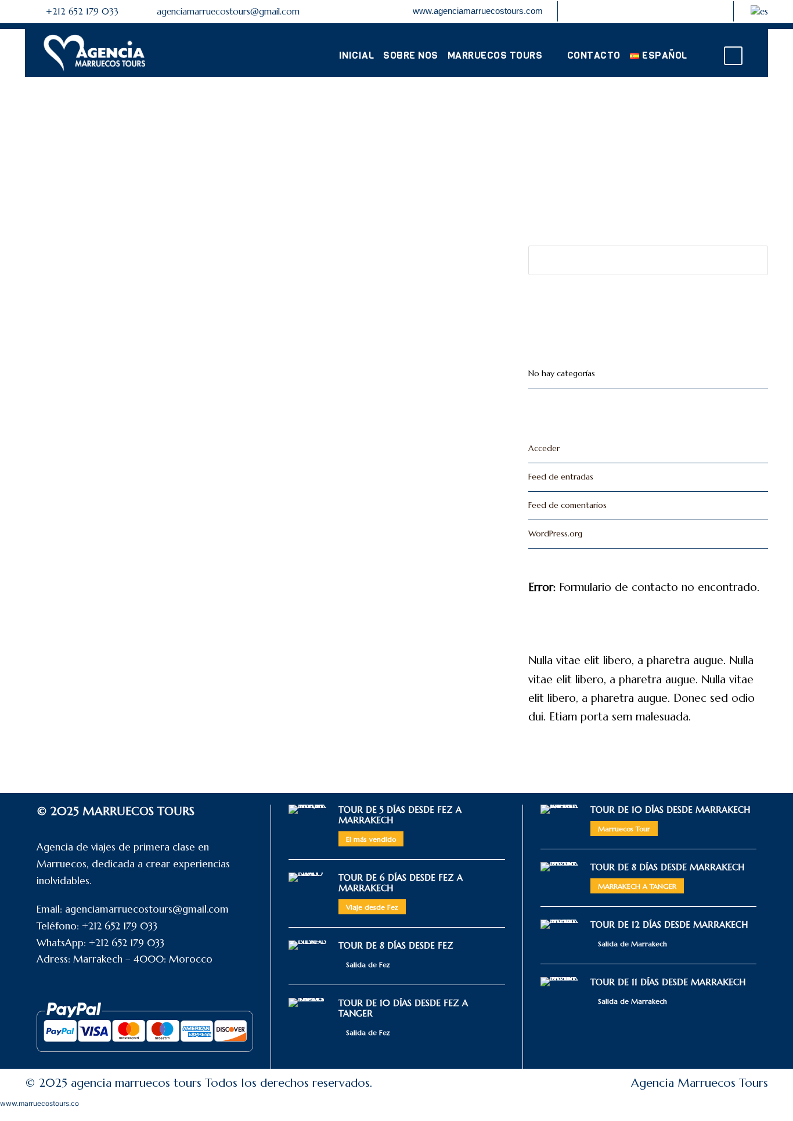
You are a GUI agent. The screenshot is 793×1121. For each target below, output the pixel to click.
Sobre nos (410, 55)
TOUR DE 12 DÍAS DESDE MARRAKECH (669, 924)
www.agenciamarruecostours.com (478, 11)
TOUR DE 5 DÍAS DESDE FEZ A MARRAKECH (400, 815)
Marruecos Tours (495, 55)
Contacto (594, 55)
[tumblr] (674, 10)
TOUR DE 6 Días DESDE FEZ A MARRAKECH (400, 882)
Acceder (544, 448)
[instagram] (712, 10)
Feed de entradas (560, 476)
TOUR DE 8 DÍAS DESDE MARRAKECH (667, 867)
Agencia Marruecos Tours (699, 1083)
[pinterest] (654, 10)
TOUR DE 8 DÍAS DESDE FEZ (395, 945)
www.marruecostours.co (39, 1103)
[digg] (616, 10)
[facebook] (635, 10)
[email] (578, 10)
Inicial (356, 55)
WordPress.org (555, 533)
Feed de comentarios (567, 505)
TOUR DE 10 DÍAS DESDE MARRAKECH (670, 809)
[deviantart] (597, 10)
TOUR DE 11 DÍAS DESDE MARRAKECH (667, 981)
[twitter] (693, 10)
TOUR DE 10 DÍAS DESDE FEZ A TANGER (403, 1008)
